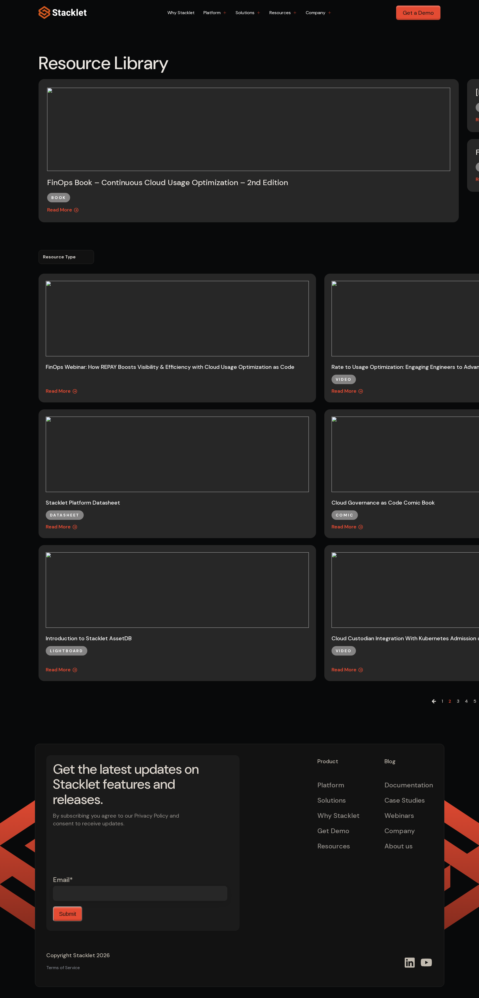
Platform (212, 13)
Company (315, 13)
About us (398, 846)
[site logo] (63, 13)
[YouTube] (426, 962)
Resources (280, 13)
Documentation (408, 785)
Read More (59, 210)
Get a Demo (418, 12)
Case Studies (404, 800)
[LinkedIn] (409, 962)
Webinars (399, 815)
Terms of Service (63, 968)
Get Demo (333, 830)
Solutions (245, 13)
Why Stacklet (181, 13)
